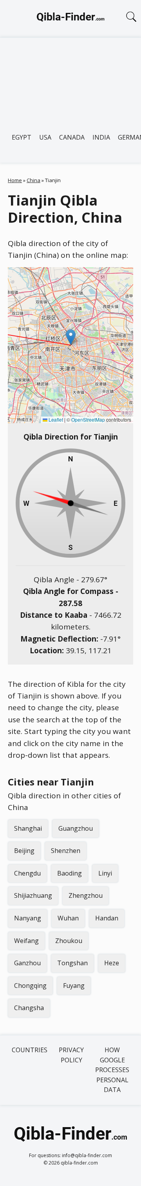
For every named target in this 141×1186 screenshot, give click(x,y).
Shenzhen (65, 850)
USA (45, 137)
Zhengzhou (86, 895)
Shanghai (28, 828)
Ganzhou (27, 963)
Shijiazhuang (33, 895)
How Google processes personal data (112, 1070)
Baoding (69, 873)
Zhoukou (68, 940)
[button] (71, 337)
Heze (111, 963)
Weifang (26, 940)
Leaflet (55, 419)
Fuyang (74, 985)
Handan (106, 918)
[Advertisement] (70, 80)
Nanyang (27, 918)
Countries (29, 1050)
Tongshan (72, 963)
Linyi (105, 873)
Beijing (24, 850)
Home (15, 180)
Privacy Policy (71, 1055)
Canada (72, 137)
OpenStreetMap (88, 419)
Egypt (21, 137)
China (33, 180)
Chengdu (27, 873)
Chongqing (30, 985)
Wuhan (68, 918)
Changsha (29, 1007)
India (101, 137)
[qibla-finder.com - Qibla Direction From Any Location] (70, 18)
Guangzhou (75, 828)
